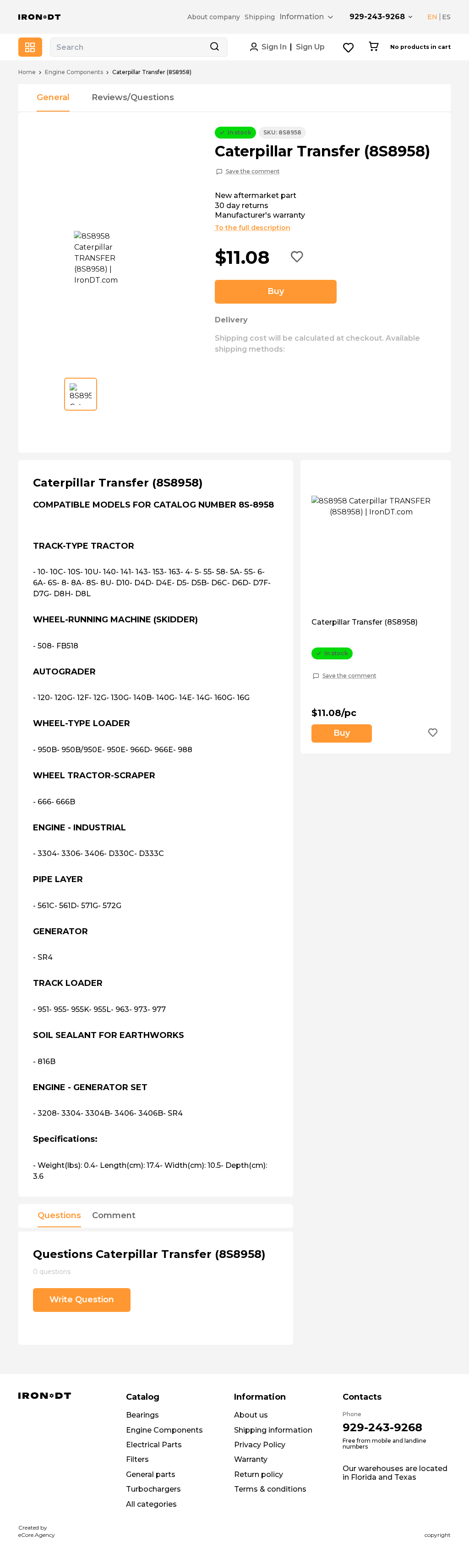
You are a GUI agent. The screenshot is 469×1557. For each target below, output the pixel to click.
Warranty (250, 1459)
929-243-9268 (377, 16)
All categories (151, 1504)
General (53, 97)
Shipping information (273, 1430)
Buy (275, 291)
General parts (150, 1474)
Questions (59, 1215)
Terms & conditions (270, 1489)
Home (27, 72)
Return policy (258, 1474)
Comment (114, 1215)
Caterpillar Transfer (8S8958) (364, 622)
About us (251, 1415)
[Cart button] (373, 47)
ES (446, 17)
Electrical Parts (154, 1444)
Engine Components (74, 72)
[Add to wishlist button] (297, 257)
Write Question (81, 1300)
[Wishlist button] (349, 47)
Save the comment (253, 171)
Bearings (142, 1415)
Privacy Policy (259, 1444)
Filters (137, 1459)
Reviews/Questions (133, 97)
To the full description (252, 227)
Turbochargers (153, 1489)
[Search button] (214, 47)
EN (432, 17)
